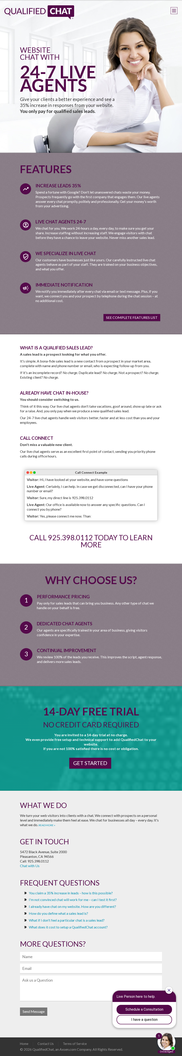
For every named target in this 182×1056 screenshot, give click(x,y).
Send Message (34, 1011)
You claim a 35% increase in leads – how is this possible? (71, 893)
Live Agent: (36, 486)
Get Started (90, 763)
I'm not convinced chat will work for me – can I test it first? (73, 899)
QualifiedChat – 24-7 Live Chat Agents (39, 12)
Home (24, 1044)
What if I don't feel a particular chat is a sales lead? (67, 920)
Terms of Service (75, 1044)
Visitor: (33, 479)
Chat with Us (30, 866)
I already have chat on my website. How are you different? (72, 906)
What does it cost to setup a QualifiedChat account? (68, 927)
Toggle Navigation (174, 10)
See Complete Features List (132, 317)
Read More (46, 825)
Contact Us (46, 1044)
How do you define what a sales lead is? (58, 913)
